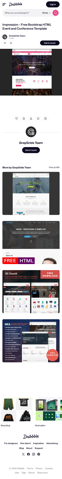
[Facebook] (28, 454)
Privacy (39, 468)
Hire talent (25, 443)
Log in (53, 4)
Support (39, 448)
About (29, 448)
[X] (23, 454)
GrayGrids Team (17, 35)
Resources (42, 472)
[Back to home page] (15, 4)
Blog (21, 448)
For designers (11, 443)
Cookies (49, 468)
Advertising (52, 443)
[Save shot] (10, 43)
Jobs (17, 472)
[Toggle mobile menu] (4, 4)
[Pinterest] (38, 454)
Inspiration (38, 443)
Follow (11, 38)
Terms (30, 468)
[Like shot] (4, 43)
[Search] (56, 13)
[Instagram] (33, 454)
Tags (23, 472)
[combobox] (21, 12)
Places (31, 472)
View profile (54, 167)
